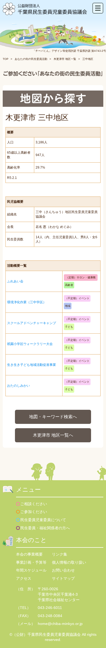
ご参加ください (33, 512)
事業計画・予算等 (31, 562)
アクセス (23, 578)
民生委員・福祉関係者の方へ (45, 528)
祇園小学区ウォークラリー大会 (30, 344)
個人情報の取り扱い (69, 562)
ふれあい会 (15, 281)
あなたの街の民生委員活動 (31, 58)
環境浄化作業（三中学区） (26, 302)
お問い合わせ (63, 570)
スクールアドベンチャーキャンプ (31, 323)
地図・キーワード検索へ (53, 416)
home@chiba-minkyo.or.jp (60, 623)
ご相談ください (33, 504)
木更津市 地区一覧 (65, 58)
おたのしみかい (18, 386)
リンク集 (59, 554)
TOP (5, 58)
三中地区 (87, 58)
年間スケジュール (31, 570)
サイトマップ (63, 578)
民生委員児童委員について (43, 520)
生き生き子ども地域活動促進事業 (31, 365)
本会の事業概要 (29, 554)
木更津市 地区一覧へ (53, 435)
